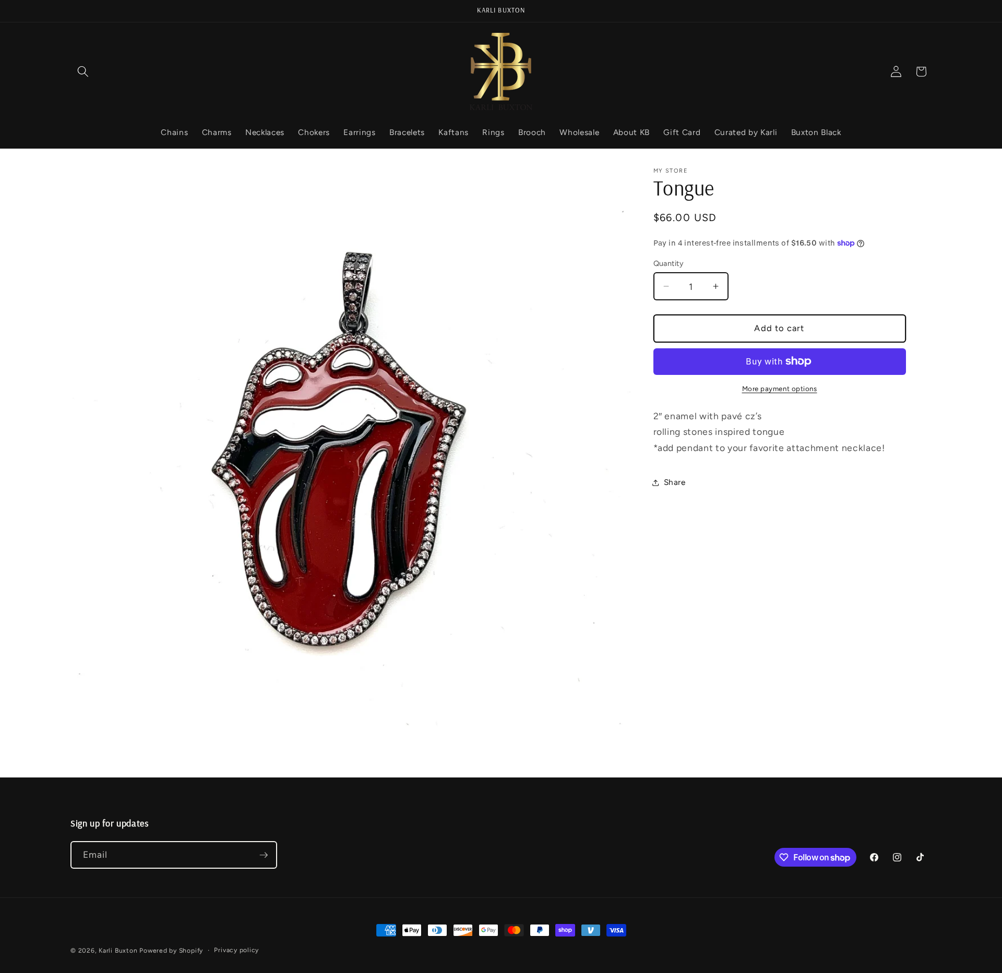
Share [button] (675, 482)
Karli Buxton (118, 950)
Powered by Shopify (171, 950)
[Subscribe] (263, 855)
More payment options (779, 388)
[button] (83, 71)
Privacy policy (236, 950)
